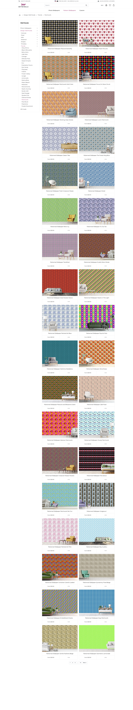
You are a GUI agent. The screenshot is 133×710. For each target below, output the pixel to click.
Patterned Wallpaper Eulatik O (96, 689)
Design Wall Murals (29, 15)
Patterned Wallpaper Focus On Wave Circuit (96, 84)
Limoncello (25, 78)
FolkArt (24, 71)
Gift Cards (23, 109)
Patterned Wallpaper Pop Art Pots (96, 333)
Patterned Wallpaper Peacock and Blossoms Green (60, 404)
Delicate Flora (26, 58)
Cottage (24, 56)
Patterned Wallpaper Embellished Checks (60, 618)
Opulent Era (25, 95)
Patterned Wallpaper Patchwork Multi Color (59, 84)
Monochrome (26, 86)
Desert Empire (26, 61)
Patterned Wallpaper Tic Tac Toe (97, 226)
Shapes (23, 41)
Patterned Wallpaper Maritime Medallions (60, 369)
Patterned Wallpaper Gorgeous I (97, 511)
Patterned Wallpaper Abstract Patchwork (60, 440)
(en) (102, 5)
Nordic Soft (25, 91)
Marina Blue (25, 80)
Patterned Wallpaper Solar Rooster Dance (60, 298)
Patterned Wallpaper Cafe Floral (96, 404)
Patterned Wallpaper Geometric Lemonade (96, 653)
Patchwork (47, 15)
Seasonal (23, 39)
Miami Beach (26, 82)
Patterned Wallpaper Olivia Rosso (96, 369)
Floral (22, 35)
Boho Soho (25, 52)
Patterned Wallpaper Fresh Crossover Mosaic (60, 191)
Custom (82, 10)
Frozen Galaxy (26, 74)
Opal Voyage (25, 93)
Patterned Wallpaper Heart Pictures (97, 48)
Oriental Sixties (26, 97)
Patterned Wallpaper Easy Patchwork (96, 618)
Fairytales (24, 69)
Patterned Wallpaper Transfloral (60, 262)
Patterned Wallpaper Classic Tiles (60, 155)
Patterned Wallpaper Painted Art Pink (59, 547)
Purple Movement (27, 106)
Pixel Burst (25, 102)
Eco (23, 63)
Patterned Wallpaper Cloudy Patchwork (96, 440)
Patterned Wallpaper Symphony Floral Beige (96, 582)
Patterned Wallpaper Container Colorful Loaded (59, 582)
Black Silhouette (27, 50)
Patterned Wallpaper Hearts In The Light (96, 298)
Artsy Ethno (25, 48)
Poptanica (25, 104)
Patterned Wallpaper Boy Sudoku (96, 547)
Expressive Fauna (27, 65)
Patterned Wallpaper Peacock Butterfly (60, 48)
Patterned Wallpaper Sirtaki (96, 191)
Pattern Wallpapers (69, 10)
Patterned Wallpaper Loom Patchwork (97, 120)
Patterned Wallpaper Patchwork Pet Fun (59, 511)
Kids (22, 37)
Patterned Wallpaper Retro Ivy (59, 226)
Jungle (24, 76)
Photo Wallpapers (54, 10)
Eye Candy (25, 67)
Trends (40, 15)
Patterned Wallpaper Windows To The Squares (59, 689)
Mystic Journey (26, 89)
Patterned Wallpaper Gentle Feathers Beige (59, 653)
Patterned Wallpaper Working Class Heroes (60, 120)
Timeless (23, 44)
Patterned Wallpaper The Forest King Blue (97, 155)
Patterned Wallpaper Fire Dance (97, 475)
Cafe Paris (25, 54)
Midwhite (24, 84)
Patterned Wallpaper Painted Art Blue (60, 333)
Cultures (23, 33)
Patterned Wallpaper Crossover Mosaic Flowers (59, 475)
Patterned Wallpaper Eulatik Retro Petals (96, 262)
